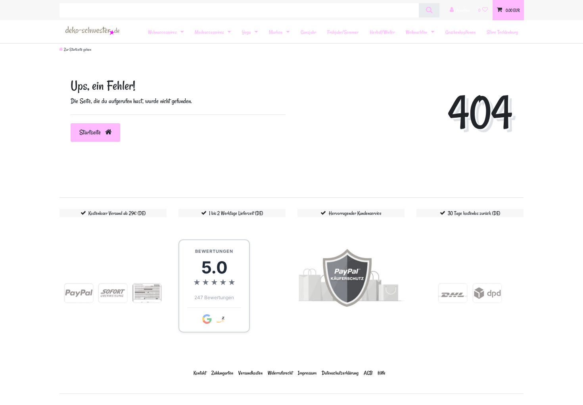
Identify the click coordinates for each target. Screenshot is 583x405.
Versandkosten (250, 372)
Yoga (247, 32)
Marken (276, 32)
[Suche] (429, 10)
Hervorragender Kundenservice (355, 213)
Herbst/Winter (382, 32)
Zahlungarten (222, 372)
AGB (368, 372)
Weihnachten (417, 32)
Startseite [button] (90, 132)
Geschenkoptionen (460, 32)
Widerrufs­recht (280, 372)
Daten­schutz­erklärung (340, 372)
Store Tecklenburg (502, 32)
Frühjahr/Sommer (343, 32)
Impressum (307, 372)
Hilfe (381, 372)
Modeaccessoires (210, 32)
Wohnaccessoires (163, 32)
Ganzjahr (308, 32)
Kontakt (200, 372)
